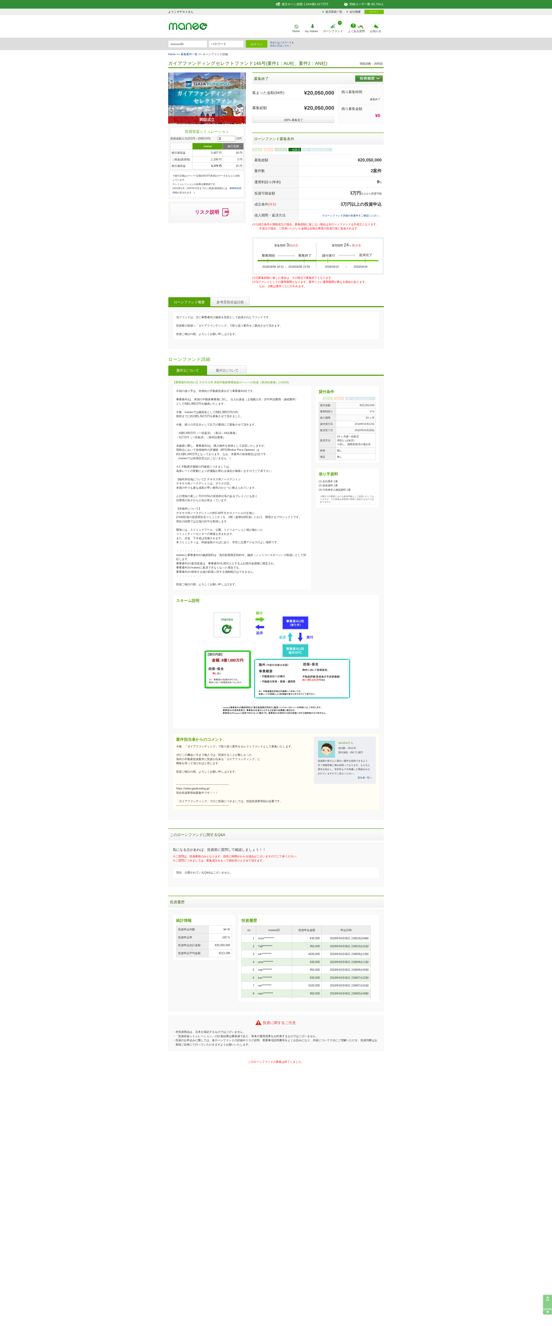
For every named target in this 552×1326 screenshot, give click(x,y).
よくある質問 (356, 31)
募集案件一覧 (189, 54)
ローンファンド (333, 31)
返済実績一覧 (333, 11)
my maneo (311, 31)
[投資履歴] (369, 78)
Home (296, 31)
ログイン (374, 11)
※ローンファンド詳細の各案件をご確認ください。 (352, 215)
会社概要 (355, 11)
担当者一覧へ (365, 777)
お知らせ (375, 31)
